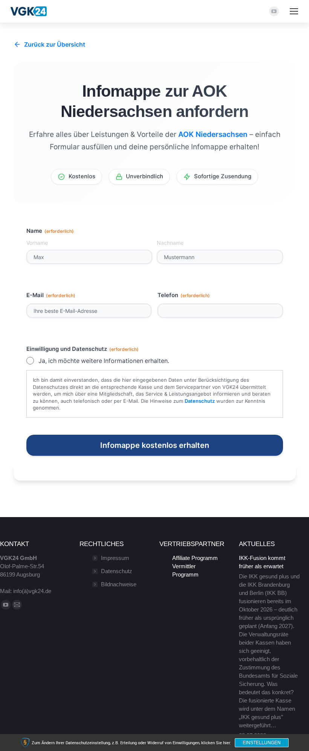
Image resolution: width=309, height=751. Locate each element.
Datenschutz (200, 401)
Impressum (115, 558)
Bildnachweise (118, 584)
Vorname (37, 243)
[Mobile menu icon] (293, 11)
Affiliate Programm (195, 558)
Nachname (170, 243)
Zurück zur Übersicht (54, 44)
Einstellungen (262, 742)
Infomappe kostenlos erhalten (154, 445)
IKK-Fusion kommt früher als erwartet (262, 562)
